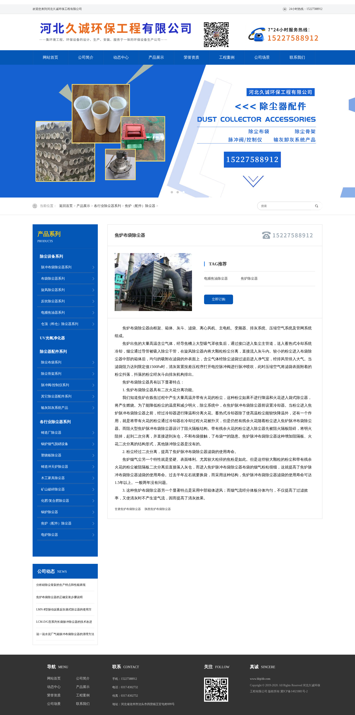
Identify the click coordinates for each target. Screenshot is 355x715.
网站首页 (50, 57)
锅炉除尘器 (49, 512)
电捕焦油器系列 (53, 312)
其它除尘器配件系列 (56, 396)
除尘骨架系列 (51, 373)
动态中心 (121, 57)
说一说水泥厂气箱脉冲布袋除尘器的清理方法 (65, 634)
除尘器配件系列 (53, 351)
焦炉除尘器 (249, 278)
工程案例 (226, 57)
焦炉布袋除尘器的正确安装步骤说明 (59, 597)
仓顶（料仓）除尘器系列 (59, 324)
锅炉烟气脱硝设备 (54, 444)
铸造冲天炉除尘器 (54, 466)
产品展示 (156, 57)
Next (334, 131)
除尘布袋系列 (51, 362)
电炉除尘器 (49, 535)
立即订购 (218, 299)
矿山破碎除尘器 (53, 489)
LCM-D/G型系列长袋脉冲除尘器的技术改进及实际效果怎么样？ (64, 624)
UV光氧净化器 (52, 338)
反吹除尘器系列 (53, 301)
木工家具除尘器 (53, 478)
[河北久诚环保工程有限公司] (117, 32)
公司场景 (262, 57)
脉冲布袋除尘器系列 (56, 267)
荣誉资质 (191, 57)
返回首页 (66, 206)
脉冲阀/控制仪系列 (55, 385)
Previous (20, 131)
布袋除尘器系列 (53, 278)
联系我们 (297, 57)
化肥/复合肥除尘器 (55, 501)
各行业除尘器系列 (107, 206)
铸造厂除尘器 (51, 432)
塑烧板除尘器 (51, 455)
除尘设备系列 (51, 256)
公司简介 (85, 57)
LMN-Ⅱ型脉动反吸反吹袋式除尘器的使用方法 (64, 612)
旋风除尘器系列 (53, 290)
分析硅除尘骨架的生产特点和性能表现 (60, 585)
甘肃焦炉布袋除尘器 (128, 509)
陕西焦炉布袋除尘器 (158, 509)
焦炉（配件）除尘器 (140, 206)
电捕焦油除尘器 (216, 278)
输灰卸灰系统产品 (54, 408)
